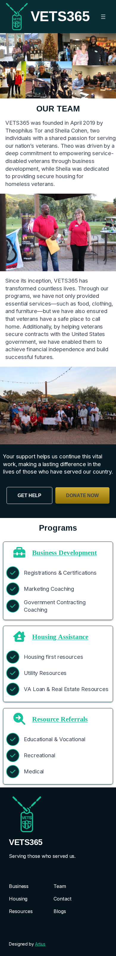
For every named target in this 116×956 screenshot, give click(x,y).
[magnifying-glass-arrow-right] (19, 718)
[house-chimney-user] (19, 636)
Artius (40, 943)
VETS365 (26, 842)
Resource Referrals (60, 719)
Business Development (64, 552)
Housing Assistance (60, 637)
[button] (29, 495)
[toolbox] (19, 552)
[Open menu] (103, 16)
